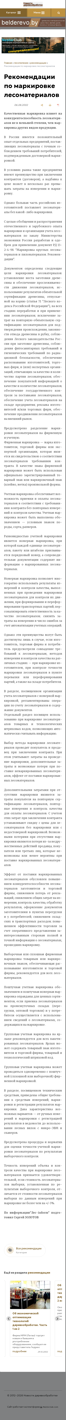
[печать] (50, 105)
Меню (37, 12)
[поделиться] (42, 105)
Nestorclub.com (50, 1407)
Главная (8, 63)
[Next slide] (57, 1318)
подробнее (19, 1351)
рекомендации (38, 63)
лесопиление (21, 63)
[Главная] (33, 4)
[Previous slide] (8, 1318)
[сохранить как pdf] (58, 105)
